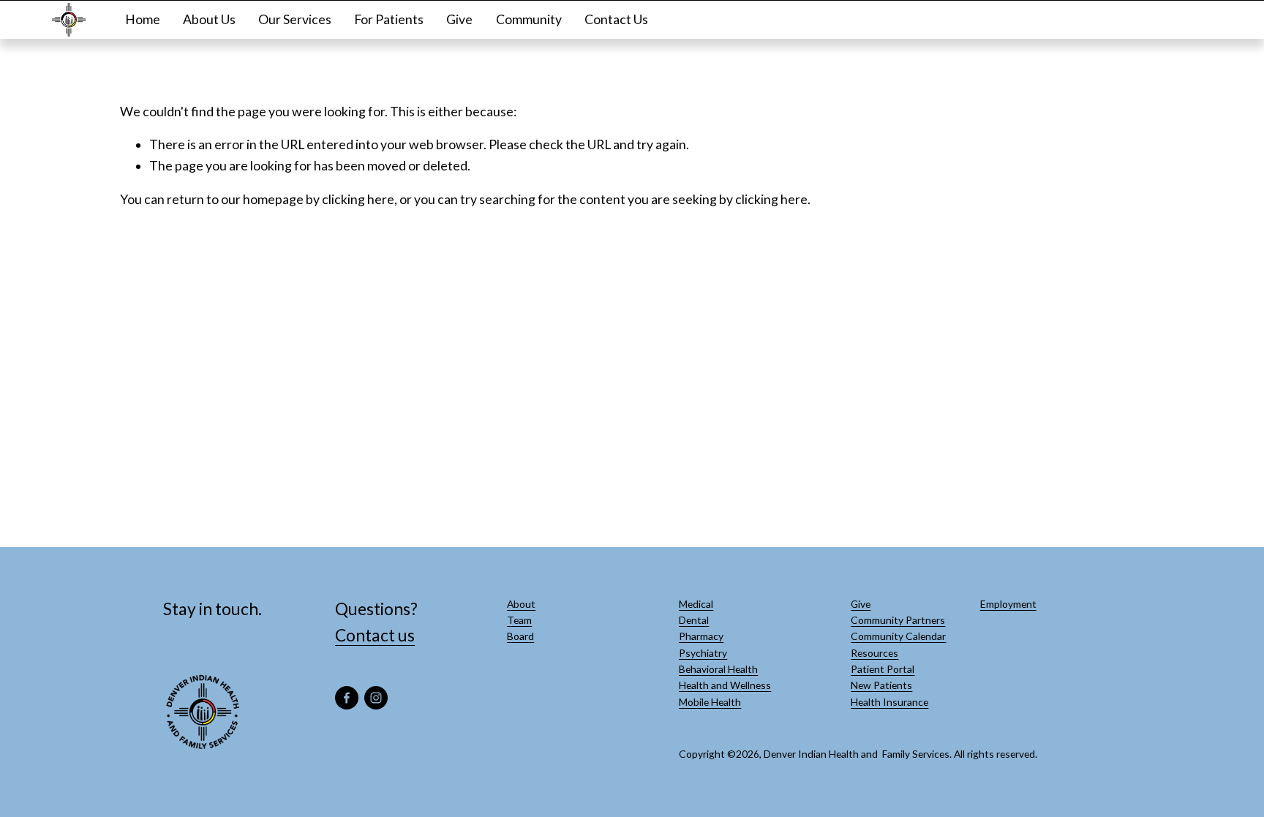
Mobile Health (710, 702)
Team (519, 620)
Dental (694, 620)
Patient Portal (882, 669)
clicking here (358, 199)
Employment (1008, 604)
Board (520, 636)
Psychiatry (703, 653)
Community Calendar (898, 636)
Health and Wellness (725, 685)
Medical (696, 604)
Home (142, 19)
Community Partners (898, 620)
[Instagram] (376, 697)
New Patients (881, 685)
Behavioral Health (718, 669)
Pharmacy (701, 636)
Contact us (375, 635)
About (521, 604)
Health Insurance (889, 702)
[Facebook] (346, 697)
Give (459, 19)
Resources (874, 653)
